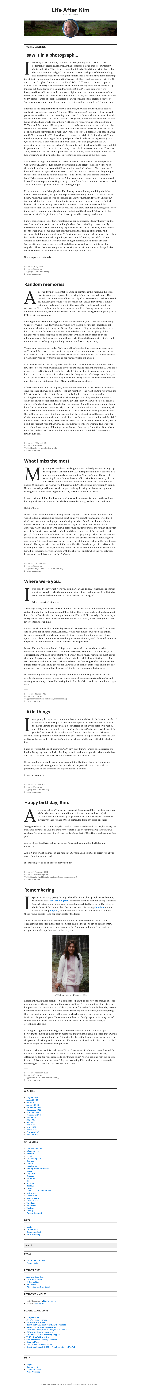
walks (54, 448)
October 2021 (32, 1112)
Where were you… (43, 581)
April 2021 (31, 1127)
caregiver (31, 1156)
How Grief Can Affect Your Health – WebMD (46, 1325)
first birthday (44, 877)
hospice (30, 1188)
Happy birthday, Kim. (46, 802)
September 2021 (33, 1115)
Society (29, 1210)
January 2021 (32, 1135)
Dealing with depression (37, 1168)
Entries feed (32, 1229)
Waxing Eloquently (35, 1213)
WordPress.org (33, 1234)
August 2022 (32, 1100)
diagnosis (30, 1173)
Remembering (39, 890)
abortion (99, 907)
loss (61, 877)
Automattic (95, 1384)
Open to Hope (32, 1342)
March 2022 (31, 1102)
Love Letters (32, 1201)
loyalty (34, 448)
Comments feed (33, 1232)
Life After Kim (70, 10)
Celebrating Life (40, 874)
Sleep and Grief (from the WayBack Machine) (46, 1330)
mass (47, 568)
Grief (28, 1181)
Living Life (31, 1193)
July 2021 (30, 1120)
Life (33, 1078)
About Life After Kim (35, 1260)
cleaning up (31, 1166)
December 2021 (33, 1107)
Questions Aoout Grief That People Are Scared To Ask (50, 1347)
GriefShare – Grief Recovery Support (43, 1335)
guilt (33, 271)
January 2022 (32, 1105)
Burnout (30, 1154)
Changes (30, 1161)
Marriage (30, 1203)
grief (33, 789)
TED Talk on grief (58, 900)
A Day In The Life (34, 1149)
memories (40, 1078)
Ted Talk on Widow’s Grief (38, 1337)
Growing (30, 1183)
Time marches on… (35, 1279)
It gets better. (32, 1282)
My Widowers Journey (36, 1320)
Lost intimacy (32, 1198)
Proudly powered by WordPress (55, 1384)
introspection (37, 699)
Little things (37, 712)
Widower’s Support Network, (39, 1332)
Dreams (30, 1176)
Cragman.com (32, 1317)
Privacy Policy (32, 1263)
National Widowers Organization (41, 1327)
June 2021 (30, 1122)
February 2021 (33, 1132)
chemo (29, 1163)
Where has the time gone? (38, 1287)
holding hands (37, 568)
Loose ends (31, 1196)
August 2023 (32, 1097)
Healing (29, 1186)
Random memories (44, 284)
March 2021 (31, 1130)
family (34, 877)
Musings (30, 1208)
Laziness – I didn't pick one (38, 1191)
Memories (37, 269)
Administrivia (32, 1151)
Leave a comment (32, 274)
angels (53, 910)
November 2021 (33, 1110)
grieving (55, 877)
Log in (29, 1227)
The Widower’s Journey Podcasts (41, 1340)
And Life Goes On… (35, 1277)
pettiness (49, 699)
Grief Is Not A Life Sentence (39, 1344)
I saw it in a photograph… (51, 55)
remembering (42, 271)
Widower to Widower (36, 1322)
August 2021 (32, 1117)
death (29, 1171)
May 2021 (30, 1125)
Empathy (30, 1178)
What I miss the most (46, 461)
